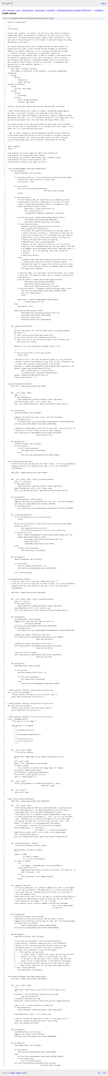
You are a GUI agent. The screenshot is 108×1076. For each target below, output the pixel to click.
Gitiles (13, 1073)
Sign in (103, 3)
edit (51, 18)
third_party (40, 10)
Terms (24, 1073)
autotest (51, 10)
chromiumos (27, 10)
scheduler (99, 10)
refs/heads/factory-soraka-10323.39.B (74, 10)
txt (99, 1073)
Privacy (18, 1073)
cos (3, 10)
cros (18, 10)
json (104, 1073)
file (45, 18)
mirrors (10, 10)
